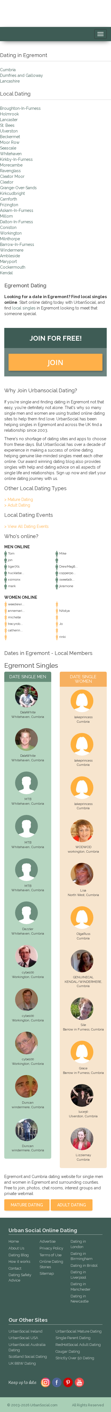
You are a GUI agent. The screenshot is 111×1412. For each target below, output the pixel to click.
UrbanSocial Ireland (25, 1331)
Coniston (8, 227)
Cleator (6, 182)
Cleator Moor (12, 176)
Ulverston (9, 131)
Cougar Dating (68, 1351)
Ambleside (10, 256)
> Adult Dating (17, 505)
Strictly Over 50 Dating (75, 1358)
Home (14, 1241)
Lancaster (9, 119)
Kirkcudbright (12, 193)
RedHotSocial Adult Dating (78, 1345)
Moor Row (9, 142)
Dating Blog (19, 1255)
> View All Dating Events (26, 526)
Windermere (11, 250)
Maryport (8, 261)
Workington (11, 233)
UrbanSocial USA (23, 1338)
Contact (15, 1268)
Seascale (8, 148)
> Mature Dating (18, 499)
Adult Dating (71, 1205)
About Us (16, 1248)
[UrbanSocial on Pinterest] (68, 1382)
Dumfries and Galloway (21, 75)
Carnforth (8, 199)
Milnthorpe (10, 239)
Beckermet (10, 136)
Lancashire (10, 81)
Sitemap (47, 1273)
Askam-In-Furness (16, 210)
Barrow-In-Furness (17, 244)
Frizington (9, 205)
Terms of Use (50, 1255)
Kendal (6, 273)
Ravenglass (10, 170)
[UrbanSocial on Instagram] (45, 1382)
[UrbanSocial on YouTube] (80, 1382)
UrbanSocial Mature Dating (79, 1331)
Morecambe (11, 165)
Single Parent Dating (73, 1338)
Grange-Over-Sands (18, 188)
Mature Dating (27, 1205)
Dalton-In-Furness (16, 222)
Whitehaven (11, 153)
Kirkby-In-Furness (16, 159)
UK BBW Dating (22, 1363)
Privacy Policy (51, 1248)
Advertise (48, 1241)
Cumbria (8, 70)
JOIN (55, 362)
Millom (6, 216)
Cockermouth (12, 267)
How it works (19, 1261)
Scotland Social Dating (28, 1356)
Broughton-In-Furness (20, 108)
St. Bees (7, 125)
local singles (24, 308)
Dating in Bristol (84, 1265)
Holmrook (9, 114)
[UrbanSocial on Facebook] (57, 1382)
